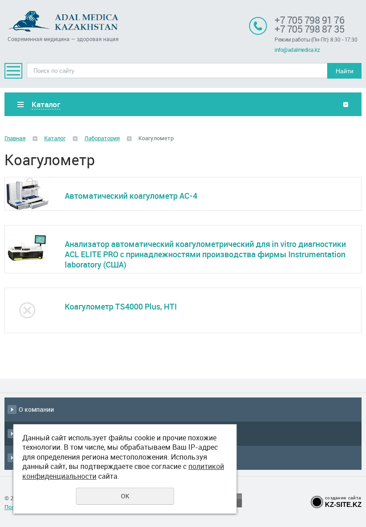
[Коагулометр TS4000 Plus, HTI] (28, 310)
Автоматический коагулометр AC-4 (131, 195)
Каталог (55, 138)
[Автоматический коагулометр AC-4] (28, 193)
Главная (14, 138)
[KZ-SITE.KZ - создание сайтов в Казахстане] (317, 500)
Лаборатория (102, 138)
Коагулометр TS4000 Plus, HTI (121, 306)
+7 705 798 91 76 (309, 19)
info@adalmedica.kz (297, 49)
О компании (36, 409)
